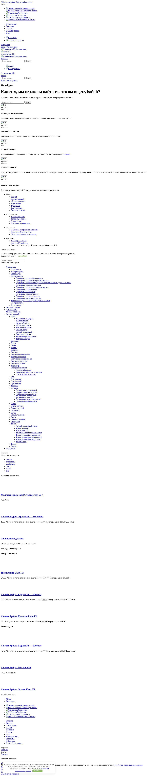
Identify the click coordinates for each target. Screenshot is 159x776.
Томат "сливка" (22, 428)
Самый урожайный (24, 332)
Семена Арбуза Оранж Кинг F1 (18, 689)
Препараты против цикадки (28, 296)
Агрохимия (16, 203)
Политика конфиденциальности (24, 230)
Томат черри (21, 442)
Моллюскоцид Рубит (12, 538)
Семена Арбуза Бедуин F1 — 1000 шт (21, 594)
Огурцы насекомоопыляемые (28, 399)
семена (9, 459)
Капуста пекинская (19, 361)
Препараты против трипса (27, 294)
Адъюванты (16, 269)
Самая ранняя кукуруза (26, 374)
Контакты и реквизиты (20, 223)
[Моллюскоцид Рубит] (5, 534)
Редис (13, 413)
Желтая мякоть (22, 321)
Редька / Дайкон (17, 415)
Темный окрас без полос (26, 336)
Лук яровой (16, 383)
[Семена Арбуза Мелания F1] (5, 663)
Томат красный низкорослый (28, 435)
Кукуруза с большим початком (29, 372)
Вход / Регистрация (14, 743)
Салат (13, 417)
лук (7, 471)
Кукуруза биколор (23, 370)
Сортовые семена (23, 334)
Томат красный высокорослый (29, 433)
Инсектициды (17, 276)
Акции (14, 197)
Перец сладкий (17, 408)
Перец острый (17, 406)
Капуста (14, 352)
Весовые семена (18, 210)
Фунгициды (16, 305)
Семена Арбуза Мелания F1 (16, 667)
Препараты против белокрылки (29, 278)
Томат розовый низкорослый (28, 439)
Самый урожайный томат (27, 426)
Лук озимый (16, 381)
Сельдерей (15, 421)
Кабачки (14, 350)
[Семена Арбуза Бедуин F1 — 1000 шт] (5, 590)
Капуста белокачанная (20, 354)
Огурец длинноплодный (26, 390)
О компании (16, 221)
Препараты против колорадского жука (32, 280)
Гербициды (15, 274)
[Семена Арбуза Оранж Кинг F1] (5, 685)
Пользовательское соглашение (24, 234)
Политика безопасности (21, 232)
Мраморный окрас (24, 327)
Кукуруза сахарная (19, 368)
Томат (13, 424)
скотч (8, 466)
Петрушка (15, 410)
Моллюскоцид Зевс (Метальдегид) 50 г (22, 495)
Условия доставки (18, 219)
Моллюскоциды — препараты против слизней (30, 301)
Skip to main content (24, 2)
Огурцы (14, 388)
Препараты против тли (25, 292)
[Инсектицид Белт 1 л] (5, 568)
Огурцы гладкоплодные (26, 395)
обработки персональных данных (129, 765)
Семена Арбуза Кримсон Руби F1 (19, 616)
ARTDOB (22, 256)
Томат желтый (22, 430)
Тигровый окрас (23, 339)
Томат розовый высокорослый (29, 437)
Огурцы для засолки (24, 397)
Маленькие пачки (23, 325)
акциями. (66, 154)
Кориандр (15, 365)
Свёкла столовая (18, 419)
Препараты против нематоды (28, 285)
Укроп (13, 446)
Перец (13, 404)
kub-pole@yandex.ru (19, 243)
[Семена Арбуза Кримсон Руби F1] (5, 611)
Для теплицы (16, 208)
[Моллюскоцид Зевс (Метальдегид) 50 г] (5, 490)
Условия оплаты (18, 217)
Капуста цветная (18, 363)
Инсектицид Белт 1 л (12, 572)
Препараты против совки (26, 289)
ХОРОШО (37, 771)
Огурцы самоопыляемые (26, 401)
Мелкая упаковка (18, 201)
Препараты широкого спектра (28, 298)
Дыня (13, 345)
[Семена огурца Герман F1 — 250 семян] (5, 512)
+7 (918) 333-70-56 (18, 241)
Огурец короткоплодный (26, 392)
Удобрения (15, 206)
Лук (12, 377)
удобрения (10, 464)
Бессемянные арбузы (24, 318)
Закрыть (4, 750)
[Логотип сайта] (14, 49)
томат (8, 468)
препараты (10, 462)
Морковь (14, 386)
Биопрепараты (17, 271)
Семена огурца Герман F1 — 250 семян (22, 516)
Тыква (13, 444)
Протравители (17, 303)
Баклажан (15, 341)
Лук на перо (16, 379)
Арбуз (13, 316)
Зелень (14, 348)
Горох (13, 343)
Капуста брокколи (18, 357)
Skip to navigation (8, 2)
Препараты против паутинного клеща (32, 287)
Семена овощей (17, 199)
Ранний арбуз (21, 330)
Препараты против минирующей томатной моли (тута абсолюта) (43, 283)
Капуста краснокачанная (21, 359)
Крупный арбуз (22, 323)
